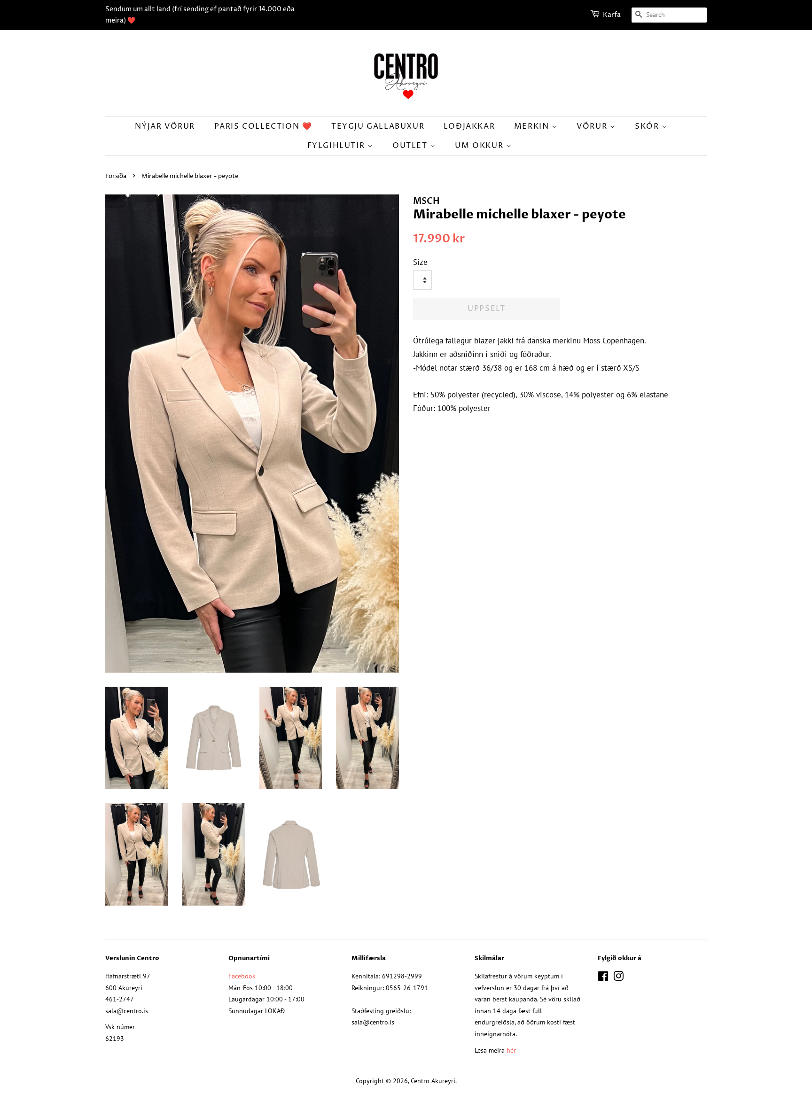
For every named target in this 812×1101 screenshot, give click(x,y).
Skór (648, 126)
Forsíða (115, 176)
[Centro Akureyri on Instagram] (618, 977)
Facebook (242, 975)
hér (511, 1050)
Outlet (411, 145)
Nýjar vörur (165, 126)
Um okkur (480, 145)
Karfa (612, 14)
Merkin (533, 126)
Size (420, 262)
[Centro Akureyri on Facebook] (603, 977)
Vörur (593, 126)
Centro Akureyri (433, 1080)
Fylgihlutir (337, 145)
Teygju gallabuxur (377, 126)
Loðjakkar (469, 126)
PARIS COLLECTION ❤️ (263, 126)
